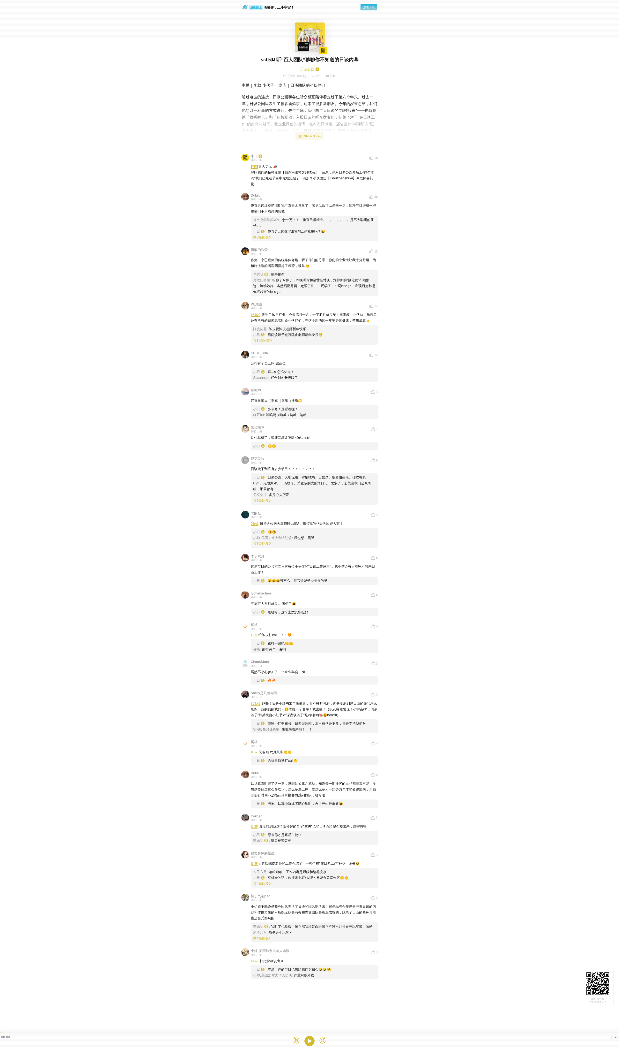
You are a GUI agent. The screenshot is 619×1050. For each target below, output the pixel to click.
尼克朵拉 (257, 459)
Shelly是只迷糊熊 (264, 693)
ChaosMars (260, 662)
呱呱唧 (256, 390)
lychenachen (261, 593)
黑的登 (256, 513)
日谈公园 (307, 69)
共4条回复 (261, 883)
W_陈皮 (256, 304)
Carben (256, 816)
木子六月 (257, 556)
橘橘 (254, 625)
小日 (254, 156)
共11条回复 (261, 340)
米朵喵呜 (257, 427)
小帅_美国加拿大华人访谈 (270, 951)
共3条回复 (261, 237)
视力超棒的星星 (262, 853)
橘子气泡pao (260, 896)
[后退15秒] (296, 1040)
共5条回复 (261, 500)
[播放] (309, 1041)
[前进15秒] (322, 1040)
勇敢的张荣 (259, 250)
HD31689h (259, 353)
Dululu (255, 195)
